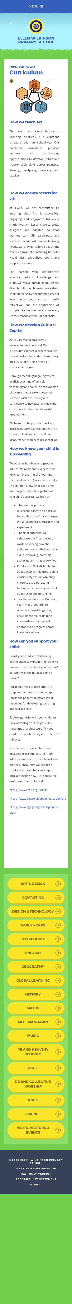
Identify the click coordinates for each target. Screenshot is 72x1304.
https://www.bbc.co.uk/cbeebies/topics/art (37, 798)
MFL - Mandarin (33, 1022)
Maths (33, 1008)
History (33, 994)
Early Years (33, 925)
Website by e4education (36, 1168)
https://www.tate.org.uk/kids (28, 790)
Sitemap (36, 1184)
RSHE (33, 1100)
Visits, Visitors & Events (33, 1130)
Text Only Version (36, 1173)
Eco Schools (33, 939)
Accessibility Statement (36, 1179)
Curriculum (27, 66)
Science (33, 1114)
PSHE (33, 1068)
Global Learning (33, 980)
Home (13, 66)
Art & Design (33, 884)
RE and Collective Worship (33, 1084)
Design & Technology (33, 911)
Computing (33, 897)
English (33, 953)
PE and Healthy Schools (32, 1052)
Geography (33, 966)
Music (33, 1035)
